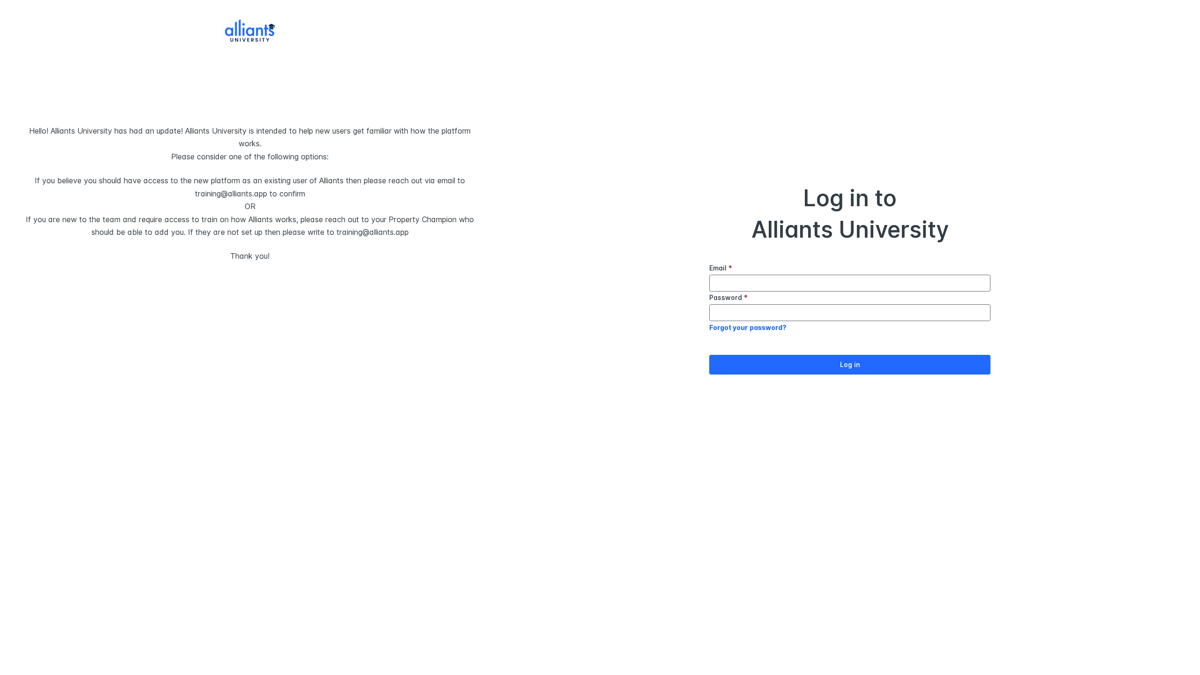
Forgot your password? (748, 327)
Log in (850, 364)
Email (720, 268)
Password (728, 297)
